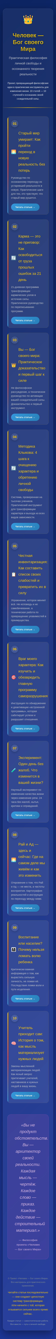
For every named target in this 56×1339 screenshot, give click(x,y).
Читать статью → (25, 207)
